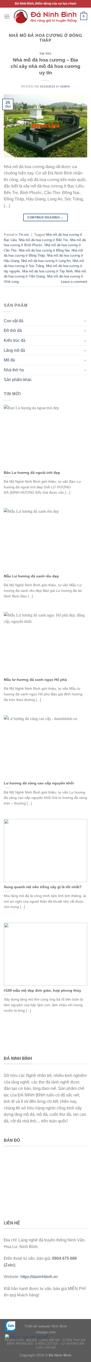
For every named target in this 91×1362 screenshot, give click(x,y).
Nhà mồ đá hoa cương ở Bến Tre (43, 240)
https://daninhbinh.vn (39, 1277)
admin (65, 86)
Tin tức (45, 53)
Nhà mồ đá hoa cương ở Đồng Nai (44, 250)
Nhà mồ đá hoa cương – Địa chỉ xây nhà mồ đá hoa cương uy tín (45, 66)
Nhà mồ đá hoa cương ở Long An (46, 261)
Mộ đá (9, 360)
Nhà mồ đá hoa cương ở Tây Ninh (47, 271)
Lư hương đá (72, 1343)
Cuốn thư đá (74, 1340)
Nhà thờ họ (14, 370)
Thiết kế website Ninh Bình (45, 1326)
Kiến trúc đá (14, 340)
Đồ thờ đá (13, 330)
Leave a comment (74, 282)
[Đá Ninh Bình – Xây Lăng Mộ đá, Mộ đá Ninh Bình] (45, 16)
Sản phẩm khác (18, 379)
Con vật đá (13, 321)
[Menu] (7, 16)
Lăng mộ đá (14, 350)
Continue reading (45, 217)
